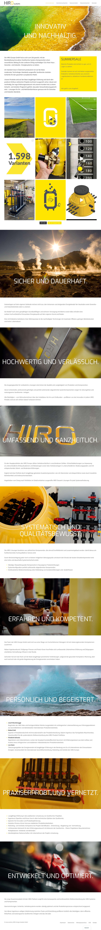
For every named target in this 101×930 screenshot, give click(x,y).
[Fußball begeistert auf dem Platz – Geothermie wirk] (81, 117)
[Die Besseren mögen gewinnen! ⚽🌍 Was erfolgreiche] (50, 117)
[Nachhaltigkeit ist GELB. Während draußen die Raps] (19, 117)
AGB (90, 922)
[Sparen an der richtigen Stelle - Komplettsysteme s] (19, 200)
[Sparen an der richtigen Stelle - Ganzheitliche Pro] (50, 200)
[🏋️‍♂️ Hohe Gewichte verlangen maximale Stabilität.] (81, 159)
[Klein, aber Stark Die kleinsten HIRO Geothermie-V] (81, 200)
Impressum (63, 922)
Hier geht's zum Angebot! (69, 88)
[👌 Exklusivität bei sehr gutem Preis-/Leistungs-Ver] (19, 159)
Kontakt (95, 922)
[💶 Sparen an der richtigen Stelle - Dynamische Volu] (50, 159)
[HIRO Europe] (12, 3)
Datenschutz (71, 922)
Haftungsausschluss (81, 922)
